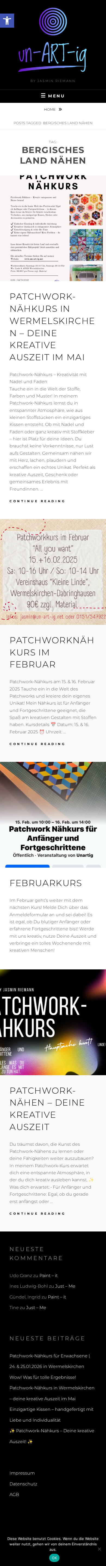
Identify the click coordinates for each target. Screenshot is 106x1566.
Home (50, 109)
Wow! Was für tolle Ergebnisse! (43, 1377)
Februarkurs (46, 883)
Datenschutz (23, 1484)
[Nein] (99, 1549)
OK (54, 1558)
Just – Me (65, 1286)
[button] (7, 21)
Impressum (22, 1473)
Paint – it (48, 1275)
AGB (14, 1494)
